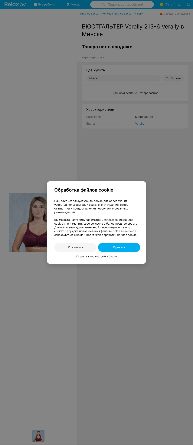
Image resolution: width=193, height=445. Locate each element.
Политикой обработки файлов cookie (111, 235)
